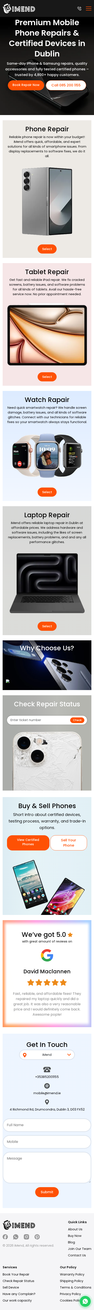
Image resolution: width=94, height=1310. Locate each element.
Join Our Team (79, 1249)
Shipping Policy (71, 1281)
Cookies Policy (71, 1300)
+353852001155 (47, 1077)
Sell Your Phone (68, 843)
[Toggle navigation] (88, 8)
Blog (71, 1242)
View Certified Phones (28, 842)
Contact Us (77, 1255)
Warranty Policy (72, 1274)
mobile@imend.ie (47, 1093)
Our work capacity (17, 1300)
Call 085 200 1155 (66, 85)
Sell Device (11, 1287)
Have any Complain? (19, 1294)
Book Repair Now (26, 85)
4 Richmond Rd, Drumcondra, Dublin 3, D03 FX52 (47, 1109)
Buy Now (75, 1236)
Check (77, 720)
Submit (47, 1192)
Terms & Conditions (75, 1287)
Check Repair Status (18, 1281)
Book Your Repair (16, 1274)
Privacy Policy (70, 1294)
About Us (75, 1229)
